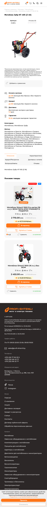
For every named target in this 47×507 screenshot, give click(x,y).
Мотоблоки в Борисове (14, 142)
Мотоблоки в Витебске (13, 135)
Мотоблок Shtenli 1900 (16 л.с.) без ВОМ (23, 266)
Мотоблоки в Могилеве (31, 133)
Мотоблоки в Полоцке (19, 139)
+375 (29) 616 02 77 (11, 359)
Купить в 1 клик (25, 230)
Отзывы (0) (32, 20)
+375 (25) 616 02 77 (11, 361)
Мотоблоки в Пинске (13, 146)
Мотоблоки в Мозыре (33, 142)
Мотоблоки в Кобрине (13, 144)
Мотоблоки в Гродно (30, 131)
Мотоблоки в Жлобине (33, 144)
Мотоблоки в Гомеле (12, 133)
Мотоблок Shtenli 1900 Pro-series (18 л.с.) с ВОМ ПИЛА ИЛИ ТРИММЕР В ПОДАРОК (23, 209)
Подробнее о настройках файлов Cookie (23, 497)
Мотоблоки (9, 126)
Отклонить (23, 504)
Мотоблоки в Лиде (21, 137)
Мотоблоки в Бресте (12, 131)
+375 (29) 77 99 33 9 (12, 357)
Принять (23, 500)
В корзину (25, 225)
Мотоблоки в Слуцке (24, 141)
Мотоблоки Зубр (21, 126)
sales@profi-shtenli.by (16, 348)
